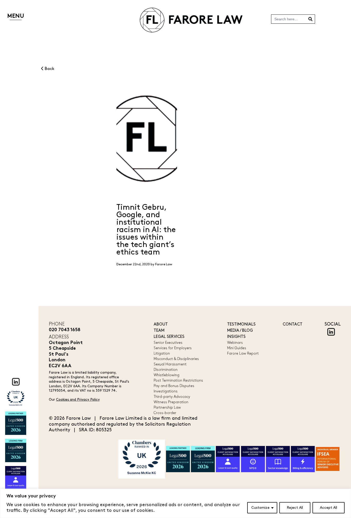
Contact (292, 324)
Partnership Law (167, 407)
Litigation (162, 353)
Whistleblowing (166, 375)
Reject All (295, 507)
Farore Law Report (243, 353)
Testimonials (241, 324)
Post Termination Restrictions (178, 380)
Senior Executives (168, 342)
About (161, 324)
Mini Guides (236, 348)
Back (49, 69)
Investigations (166, 391)
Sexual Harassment (170, 364)
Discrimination (166, 369)
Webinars (235, 342)
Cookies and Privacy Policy (78, 399)
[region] (175, 503)
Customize (260, 507)
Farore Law (163, 264)
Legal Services (169, 337)
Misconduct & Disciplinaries (176, 359)
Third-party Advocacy (172, 396)
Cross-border (165, 413)
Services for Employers (173, 348)
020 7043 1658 (64, 330)
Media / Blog (240, 330)
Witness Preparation (171, 402)
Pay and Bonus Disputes (174, 386)
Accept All (328, 507)
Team (159, 330)
